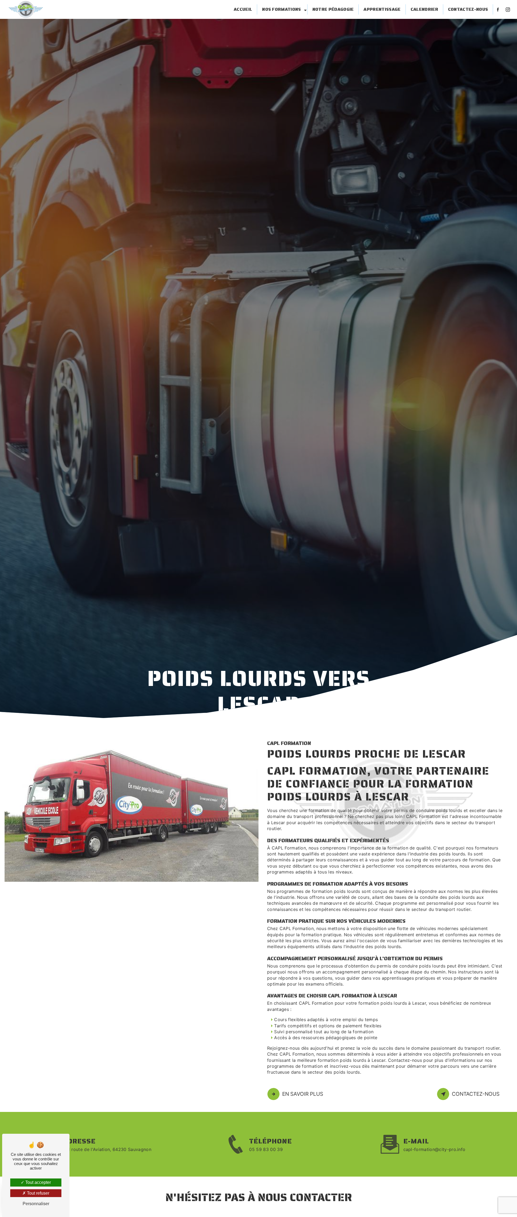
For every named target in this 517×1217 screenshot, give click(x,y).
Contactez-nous (468, 9)
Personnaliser (36, 1203)
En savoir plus (302, 1094)
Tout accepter (37, 1182)
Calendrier (424, 9)
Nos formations (281, 9)
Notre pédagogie (333, 9)
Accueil (243, 9)
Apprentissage (382, 9)
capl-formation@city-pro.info (434, 1149)
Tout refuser (37, 1193)
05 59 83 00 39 (265, 1149)
